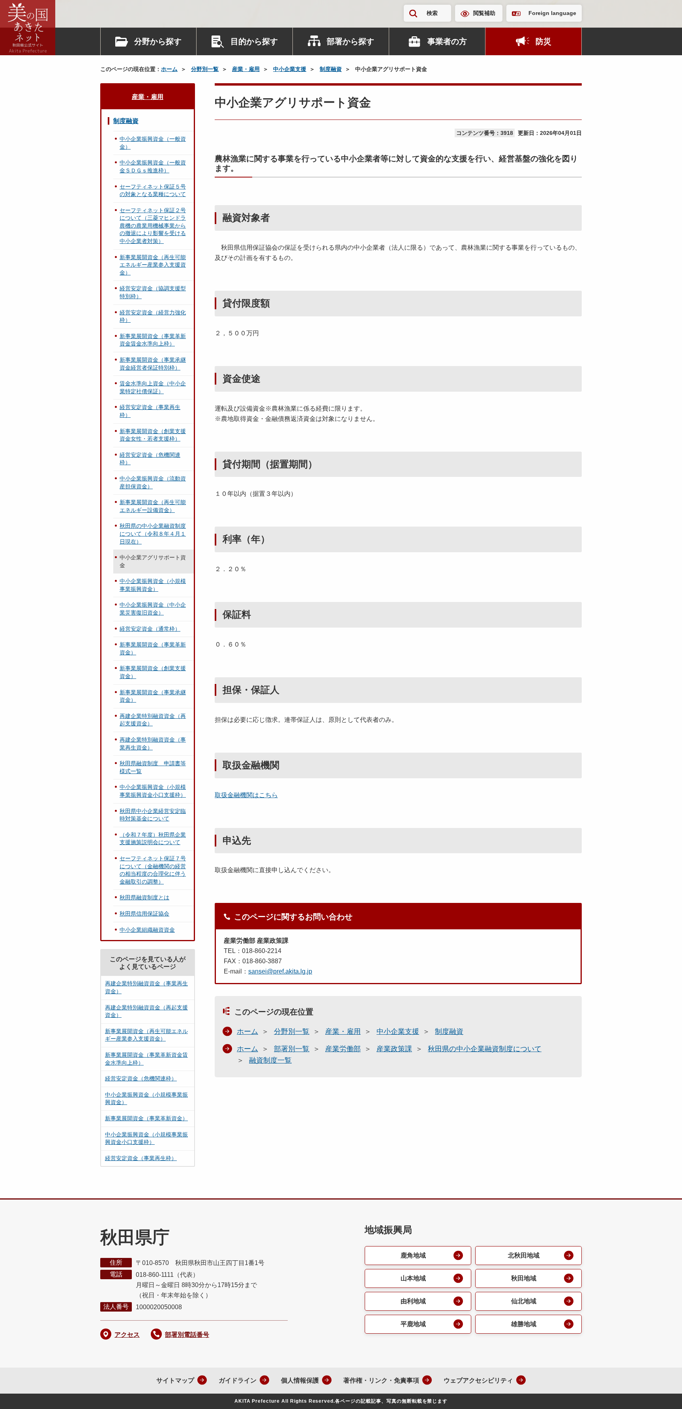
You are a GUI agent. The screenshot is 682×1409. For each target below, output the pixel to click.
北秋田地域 (524, 1255)
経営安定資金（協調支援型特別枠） (153, 292)
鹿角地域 (413, 1255)
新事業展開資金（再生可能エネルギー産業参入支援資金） (153, 265)
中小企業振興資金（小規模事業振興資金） (153, 585)
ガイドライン (238, 1380)
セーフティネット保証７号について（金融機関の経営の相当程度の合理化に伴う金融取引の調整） (153, 870)
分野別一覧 (205, 69)
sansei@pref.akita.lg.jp (280, 971)
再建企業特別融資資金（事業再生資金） (153, 743)
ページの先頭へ (660, 1392)
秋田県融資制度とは (144, 897)
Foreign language (552, 13)
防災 (543, 41)
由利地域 (413, 1301)
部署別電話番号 (187, 1334)
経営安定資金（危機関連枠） (150, 459)
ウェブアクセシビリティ (478, 1380)
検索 (432, 13)
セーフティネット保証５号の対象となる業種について (153, 190)
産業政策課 (394, 1049)
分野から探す (158, 41)
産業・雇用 (246, 69)
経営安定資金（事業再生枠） (150, 411)
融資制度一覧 (270, 1060)
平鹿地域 (413, 1324)
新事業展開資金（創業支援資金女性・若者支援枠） (153, 435)
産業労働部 (343, 1049)
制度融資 (331, 69)
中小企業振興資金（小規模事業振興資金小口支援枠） (153, 791)
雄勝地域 (523, 1324)
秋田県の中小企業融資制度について (484, 1049)
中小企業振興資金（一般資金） (153, 143)
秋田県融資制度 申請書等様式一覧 (153, 767)
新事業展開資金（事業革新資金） (153, 648)
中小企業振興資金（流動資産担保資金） (153, 482)
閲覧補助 (484, 13)
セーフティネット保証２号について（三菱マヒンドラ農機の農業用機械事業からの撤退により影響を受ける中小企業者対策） (153, 225)
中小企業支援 (289, 69)
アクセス (127, 1334)
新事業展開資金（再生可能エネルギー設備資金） (153, 506)
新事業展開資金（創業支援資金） (153, 672)
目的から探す (254, 41)
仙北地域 (523, 1301)
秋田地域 (523, 1278)
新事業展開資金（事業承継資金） (153, 696)
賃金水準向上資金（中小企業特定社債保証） (153, 387)
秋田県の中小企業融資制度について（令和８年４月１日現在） (153, 533)
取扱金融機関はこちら (246, 795)
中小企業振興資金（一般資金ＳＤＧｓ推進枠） (153, 166)
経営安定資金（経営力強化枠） (153, 316)
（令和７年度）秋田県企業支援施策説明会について (153, 839)
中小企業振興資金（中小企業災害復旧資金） (153, 609)
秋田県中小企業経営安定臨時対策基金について (153, 815)
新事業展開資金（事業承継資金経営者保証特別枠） (153, 364)
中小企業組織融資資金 (147, 930)
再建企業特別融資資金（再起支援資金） (153, 720)
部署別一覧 (291, 1049)
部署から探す (350, 41)
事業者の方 (447, 41)
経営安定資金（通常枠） (150, 629)
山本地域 (413, 1278)
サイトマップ (175, 1380)
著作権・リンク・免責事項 (381, 1380)
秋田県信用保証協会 (144, 913)
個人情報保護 (300, 1380)
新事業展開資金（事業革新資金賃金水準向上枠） (153, 340)
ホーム (169, 69)
